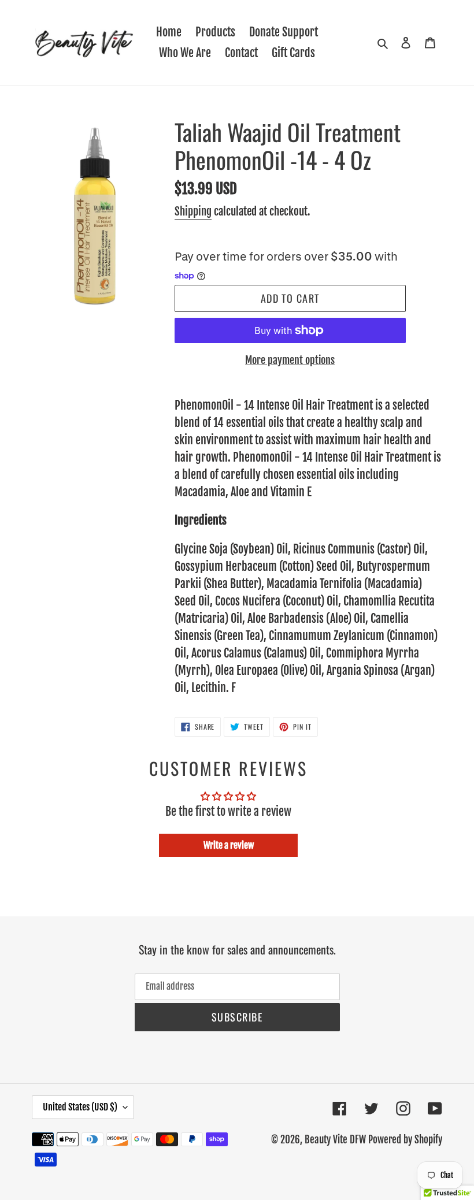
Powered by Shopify (405, 1140)
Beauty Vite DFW (335, 1140)
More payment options (290, 360)
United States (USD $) (80, 1107)
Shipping (193, 211)
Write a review (228, 845)
